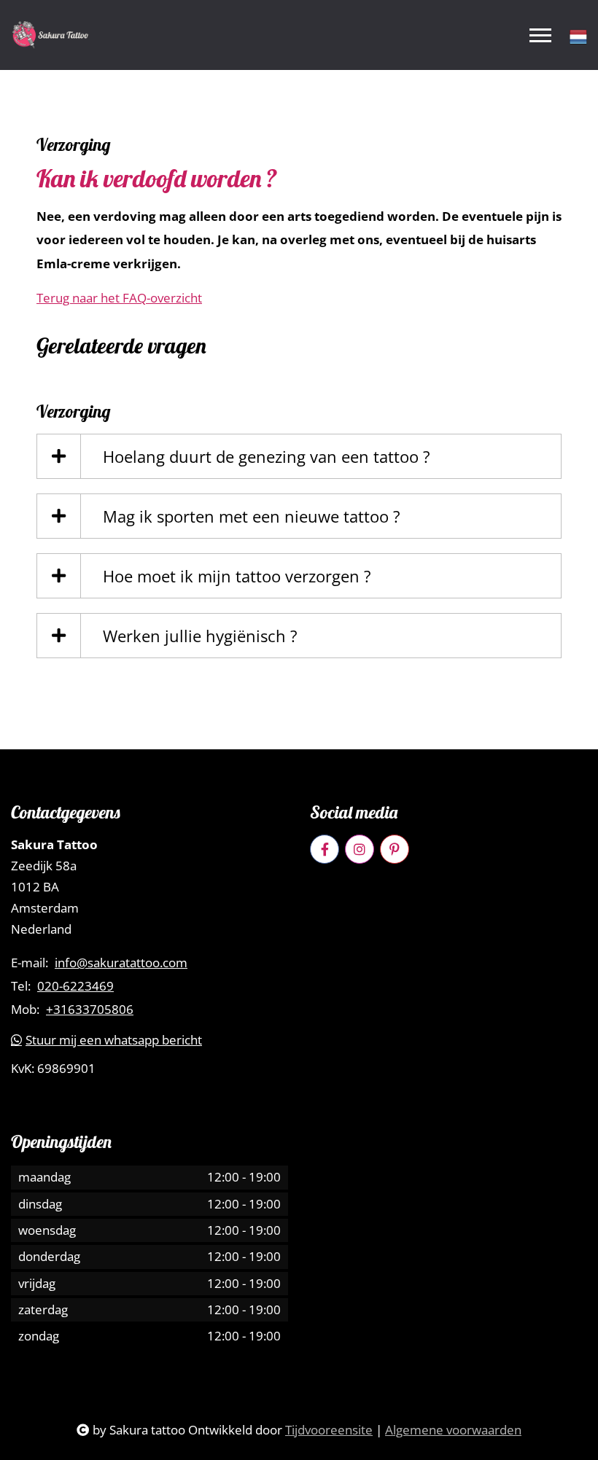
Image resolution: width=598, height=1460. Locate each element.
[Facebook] (324, 849)
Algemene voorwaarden (453, 1429)
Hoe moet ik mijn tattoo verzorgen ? (237, 576)
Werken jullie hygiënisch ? (200, 636)
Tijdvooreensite (329, 1429)
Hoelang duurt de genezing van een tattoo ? (266, 456)
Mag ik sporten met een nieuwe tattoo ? (251, 516)
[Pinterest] (394, 849)
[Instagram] (359, 849)
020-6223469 (75, 986)
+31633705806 (89, 1009)
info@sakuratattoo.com (121, 963)
